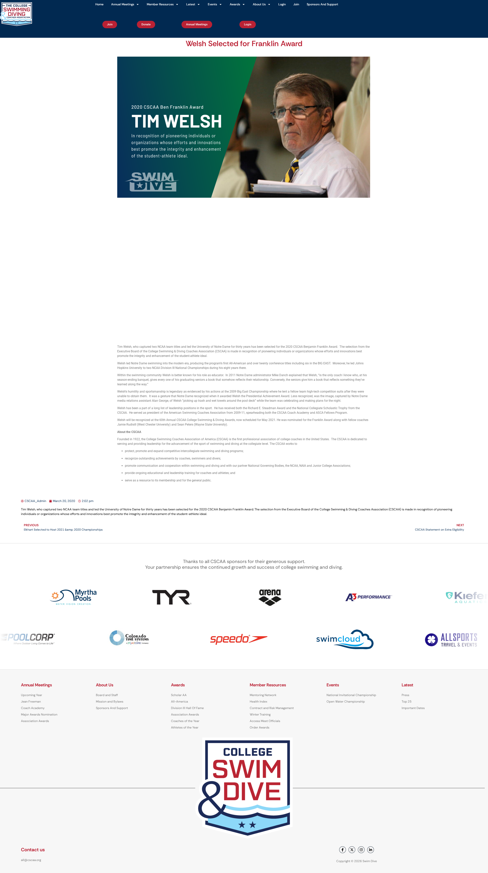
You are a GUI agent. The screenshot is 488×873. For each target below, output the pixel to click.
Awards (235, 4)
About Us (259, 4)
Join (296, 4)
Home (99, 4)
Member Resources (160, 4)
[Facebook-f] (342, 849)
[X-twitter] (351, 849)
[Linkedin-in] (370, 849)
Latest (190, 4)
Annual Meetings (122, 4)
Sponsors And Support (322, 4)
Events (212, 4)
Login (282, 4)
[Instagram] (361, 849)
